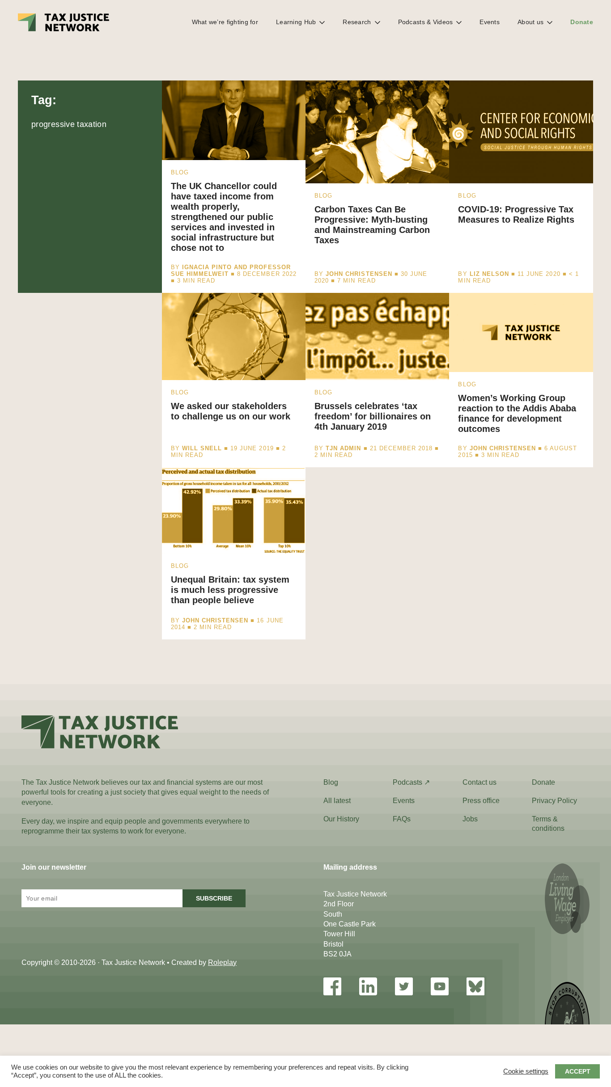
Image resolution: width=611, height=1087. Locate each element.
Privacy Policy (554, 800)
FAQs (402, 819)
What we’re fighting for (225, 21)
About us (530, 21)
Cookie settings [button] (525, 1071)
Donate (581, 21)
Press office (481, 800)
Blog (330, 782)
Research (357, 21)
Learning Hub (296, 21)
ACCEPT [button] (577, 1071)
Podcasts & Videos (425, 21)
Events (489, 21)
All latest (337, 800)
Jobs (470, 819)
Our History (341, 819)
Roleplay (222, 962)
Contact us (479, 782)
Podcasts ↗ (411, 782)
